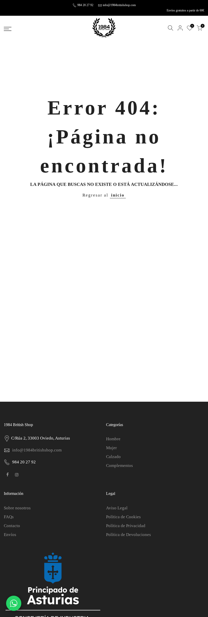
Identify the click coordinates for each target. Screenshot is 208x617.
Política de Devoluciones (128, 534)
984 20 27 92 (85, 5)
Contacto (12, 525)
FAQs (9, 516)
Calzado (113, 456)
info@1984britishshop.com (119, 5)
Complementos (119, 465)
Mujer (111, 447)
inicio (118, 195)
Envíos (10, 534)
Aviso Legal (117, 508)
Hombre (113, 438)
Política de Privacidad (125, 525)
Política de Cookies (123, 516)
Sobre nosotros (17, 508)
